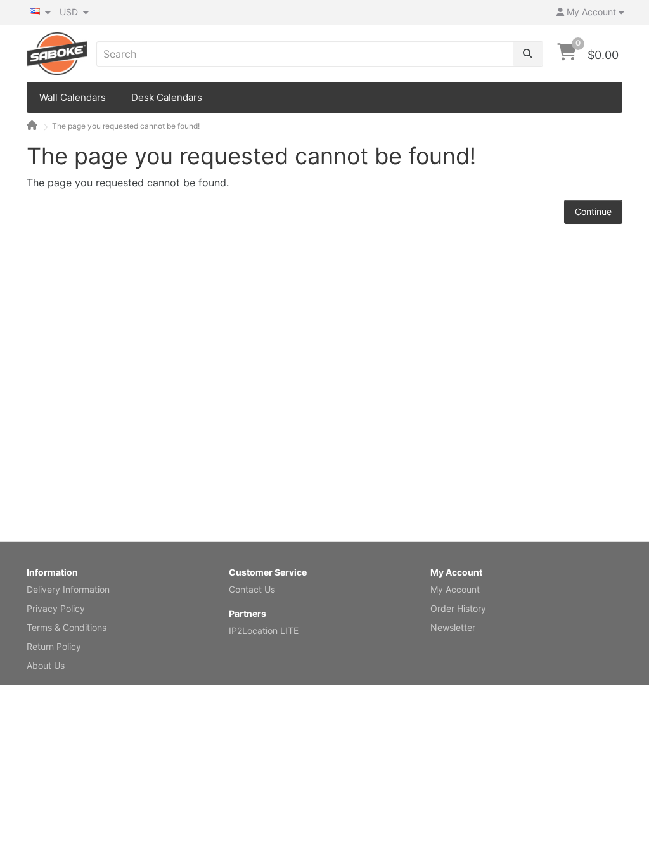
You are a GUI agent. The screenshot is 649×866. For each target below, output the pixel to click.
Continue (593, 211)
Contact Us (252, 589)
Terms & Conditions (66, 627)
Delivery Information (68, 589)
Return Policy (54, 646)
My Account (455, 589)
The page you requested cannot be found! (126, 126)
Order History (458, 608)
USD (70, 11)
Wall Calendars (72, 97)
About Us (46, 665)
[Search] (528, 54)
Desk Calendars (166, 97)
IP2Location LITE (264, 630)
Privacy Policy (56, 608)
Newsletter (452, 627)
